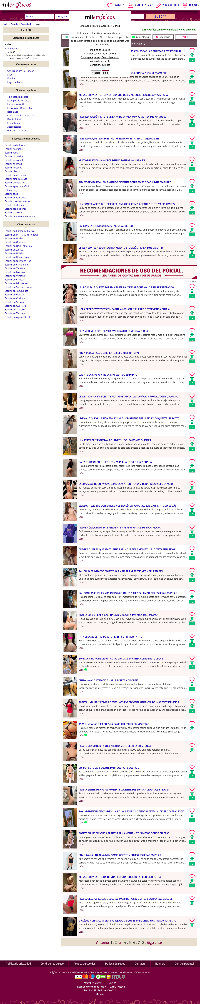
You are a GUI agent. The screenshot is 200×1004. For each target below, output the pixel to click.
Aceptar (96, 73)
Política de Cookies (100, 50)
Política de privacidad (100, 61)
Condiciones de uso (100, 65)
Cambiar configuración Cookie (100, 53)
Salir (105, 73)
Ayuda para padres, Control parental (100, 57)
